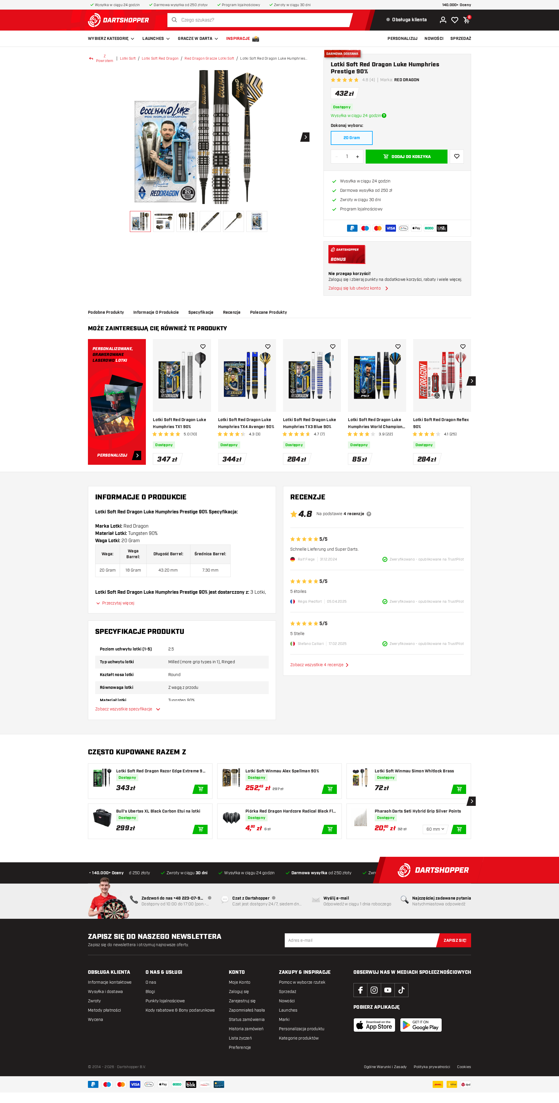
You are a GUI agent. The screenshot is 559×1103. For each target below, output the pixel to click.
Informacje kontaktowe (110, 982)
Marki (284, 1019)
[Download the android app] (421, 1025)
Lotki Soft (128, 58)
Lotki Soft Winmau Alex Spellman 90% (282, 771)
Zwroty (94, 1001)
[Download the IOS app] (374, 1025)
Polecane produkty (268, 312)
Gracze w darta (195, 38)
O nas (151, 982)
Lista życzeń (240, 1038)
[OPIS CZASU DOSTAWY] (384, 115)
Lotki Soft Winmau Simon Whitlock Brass (414, 771)
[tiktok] (401, 990)
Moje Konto (240, 982)
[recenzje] (368, 513)
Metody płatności (104, 1010)
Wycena (95, 1019)
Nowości (287, 1001)
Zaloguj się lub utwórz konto (354, 288)
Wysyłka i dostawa (105, 991)
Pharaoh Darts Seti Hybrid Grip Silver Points (418, 811)
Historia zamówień (246, 1028)
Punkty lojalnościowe (165, 1001)
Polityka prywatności (432, 1067)
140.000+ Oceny (456, 5)
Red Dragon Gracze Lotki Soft (209, 58)
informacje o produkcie (156, 312)
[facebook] (360, 990)
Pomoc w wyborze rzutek (302, 982)
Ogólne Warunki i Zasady (385, 1067)
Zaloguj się (239, 991)
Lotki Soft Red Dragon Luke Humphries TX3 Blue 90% (309, 423)
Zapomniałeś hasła (247, 1010)
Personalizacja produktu (302, 1028)
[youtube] (388, 990)
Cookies (464, 1067)
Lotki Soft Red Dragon (160, 58)
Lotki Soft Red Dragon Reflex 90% (441, 423)
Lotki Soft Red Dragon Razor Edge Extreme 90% (159, 771)
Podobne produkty (106, 312)
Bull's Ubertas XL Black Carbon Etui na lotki (158, 811)
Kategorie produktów (299, 1038)
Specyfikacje (201, 312)
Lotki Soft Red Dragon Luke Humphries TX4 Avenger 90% (246, 423)
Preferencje (240, 1047)
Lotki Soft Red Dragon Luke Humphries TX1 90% (179, 423)
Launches (153, 38)
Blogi (150, 991)
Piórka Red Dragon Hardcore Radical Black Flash (290, 811)
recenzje (232, 312)
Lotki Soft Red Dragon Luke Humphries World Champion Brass (375, 423)
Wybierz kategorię (108, 38)
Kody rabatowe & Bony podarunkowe (180, 1010)
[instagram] (374, 990)
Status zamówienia (247, 1019)
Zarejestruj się (242, 1001)
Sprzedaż (287, 991)
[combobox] (262, 20)
